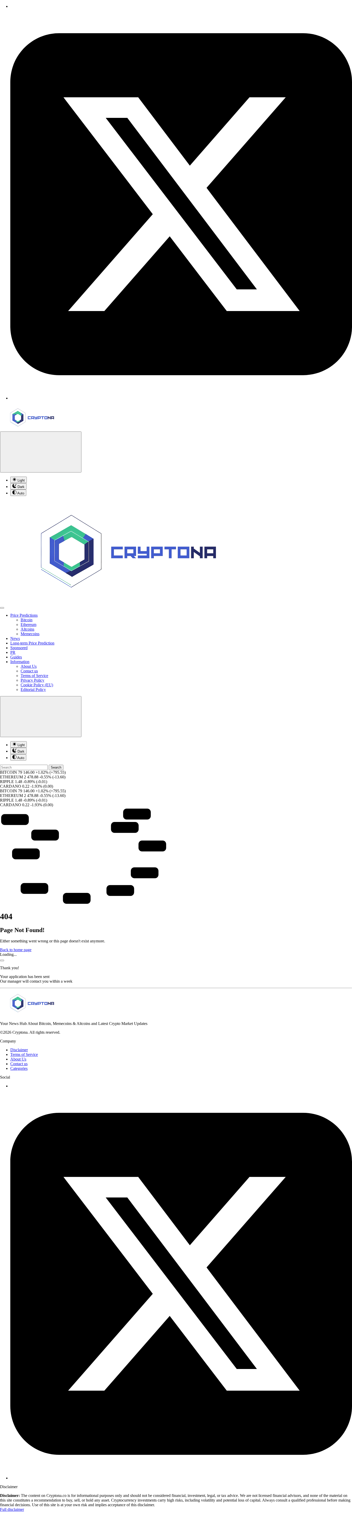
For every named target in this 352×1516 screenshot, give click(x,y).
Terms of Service (34, 675)
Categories (19, 1068)
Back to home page (15, 950)
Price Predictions (24, 615)
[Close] (2, 960)
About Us (29, 666)
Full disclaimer (12, 1509)
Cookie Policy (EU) (37, 685)
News (15, 638)
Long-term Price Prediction (32, 643)
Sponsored (19, 648)
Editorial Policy (33, 689)
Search (56, 767)
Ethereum (28, 624)
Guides (16, 657)
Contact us (29, 671)
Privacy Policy (32, 680)
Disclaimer (19, 1050)
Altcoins (27, 629)
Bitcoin (26, 620)
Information (19, 661)
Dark (20, 487)
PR (12, 652)
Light (20, 480)
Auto (20, 493)
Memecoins (30, 634)
